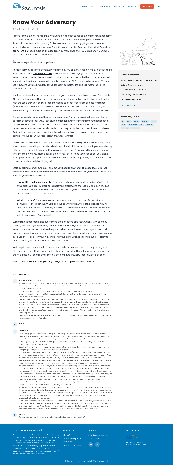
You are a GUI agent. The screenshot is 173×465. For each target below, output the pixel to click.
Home (85, 6)
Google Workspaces (136, 125)
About (131, 6)
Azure (136, 121)
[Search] (159, 6)
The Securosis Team (72, 445)
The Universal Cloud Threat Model (135, 90)
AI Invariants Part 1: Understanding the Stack (139, 80)
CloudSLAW (147, 6)
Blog (93, 6)
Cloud (154, 121)
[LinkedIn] (90, 444)
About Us (67, 435)
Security (125, 128)
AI (122, 121)
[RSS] (97, 444)
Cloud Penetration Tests (131, 99)
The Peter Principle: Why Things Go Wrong (49, 261)
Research (103, 6)
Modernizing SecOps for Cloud (134, 94)
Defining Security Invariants (132, 85)
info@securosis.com (98, 435)
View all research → (128, 105)
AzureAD (145, 121)
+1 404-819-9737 (96, 438)
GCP (123, 125)
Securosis (135, 128)
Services (118, 6)
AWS (128, 121)
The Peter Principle (42, 73)
